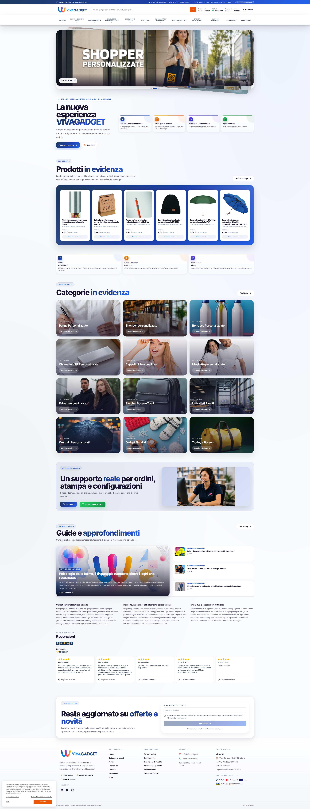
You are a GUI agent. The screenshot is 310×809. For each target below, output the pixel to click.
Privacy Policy (172, 718)
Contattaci (70, 504)
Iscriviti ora (203, 723)
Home (111, 754)
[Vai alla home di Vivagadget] (72, 9)
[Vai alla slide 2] (155, 88)
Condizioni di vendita (153, 762)
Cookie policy (149, 758)
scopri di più (66, 81)
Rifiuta (7, 801)
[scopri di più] (155, 58)
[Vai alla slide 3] (158, 88)
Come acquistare (151, 773)
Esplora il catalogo (66, 145)
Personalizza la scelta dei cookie (41, 797)
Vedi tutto (244, 293)
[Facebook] (67, 790)
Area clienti (113, 773)
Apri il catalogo (242, 178)
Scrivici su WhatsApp (94, 504)
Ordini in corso (246, 2)
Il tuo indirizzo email (175, 705)
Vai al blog (244, 526)
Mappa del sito (150, 770)
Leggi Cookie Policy (12, 797)
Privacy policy (150, 754)
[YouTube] (62, 790)
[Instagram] (72, 790)
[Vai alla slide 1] (151, 88)
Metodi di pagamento (153, 766)
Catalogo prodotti (116, 758)
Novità (111, 762)
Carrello (112, 770)
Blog (111, 777)
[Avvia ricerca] (193, 9)
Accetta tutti (42, 801)
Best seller (91, 145)
